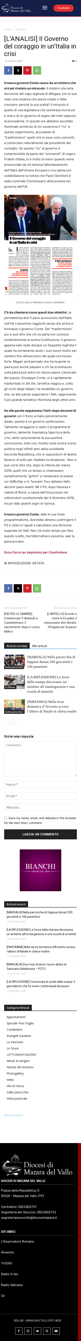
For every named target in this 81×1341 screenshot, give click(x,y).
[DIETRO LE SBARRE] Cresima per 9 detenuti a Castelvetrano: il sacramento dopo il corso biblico (22, 622)
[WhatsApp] (37, 70)
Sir (3, 1296)
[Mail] (37, 1331)
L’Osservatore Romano (17, 1241)
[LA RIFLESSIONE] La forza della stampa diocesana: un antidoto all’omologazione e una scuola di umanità (41, 932)
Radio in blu (9, 1274)
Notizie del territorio (20, 1067)
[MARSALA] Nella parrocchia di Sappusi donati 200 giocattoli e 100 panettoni (51, 662)
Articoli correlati (17, 646)
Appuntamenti (16, 1017)
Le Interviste (15, 1042)
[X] (18, 70)
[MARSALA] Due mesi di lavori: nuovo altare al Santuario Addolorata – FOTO (36, 966)
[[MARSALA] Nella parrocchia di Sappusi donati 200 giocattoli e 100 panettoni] (14, 662)
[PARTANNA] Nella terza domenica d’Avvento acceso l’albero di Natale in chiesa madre (52, 706)
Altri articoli (39, 646)
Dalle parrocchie (14, 667)
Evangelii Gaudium (19, 1036)
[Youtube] (56, 1331)
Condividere (14, 1029)
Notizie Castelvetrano (13, 1115)
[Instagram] (28, 1331)
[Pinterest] (27, 70)
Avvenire (7, 1252)
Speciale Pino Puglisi (20, 1023)
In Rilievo (20, 29)
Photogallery (15, 1073)
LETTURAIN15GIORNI (21, 1055)
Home (7, 29)
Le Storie (13, 1048)
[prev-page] (6, 722)
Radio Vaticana (11, 1285)
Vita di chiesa (15, 1086)
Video (10, 1080)
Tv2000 (6, 1263)
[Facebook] (8, 70)
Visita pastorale (17, 1098)
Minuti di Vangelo (18, 1061)
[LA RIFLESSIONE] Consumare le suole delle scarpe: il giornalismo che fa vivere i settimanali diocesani (41, 984)
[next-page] (13, 722)
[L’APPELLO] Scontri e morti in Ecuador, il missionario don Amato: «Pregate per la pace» (60, 620)
